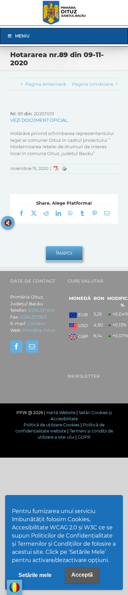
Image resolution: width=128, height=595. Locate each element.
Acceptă (82, 575)
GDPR (84, 437)
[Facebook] (16, 346)
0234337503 (33, 317)
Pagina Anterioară (45, 84)
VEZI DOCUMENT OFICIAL (39, 120)
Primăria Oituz (39, 330)
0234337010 (41, 310)
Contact (36, 323)
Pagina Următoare (92, 84)
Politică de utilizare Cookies (52, 424)
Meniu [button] (22, 35)
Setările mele (35, 575)
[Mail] (32, 346)
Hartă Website (60, 412)
